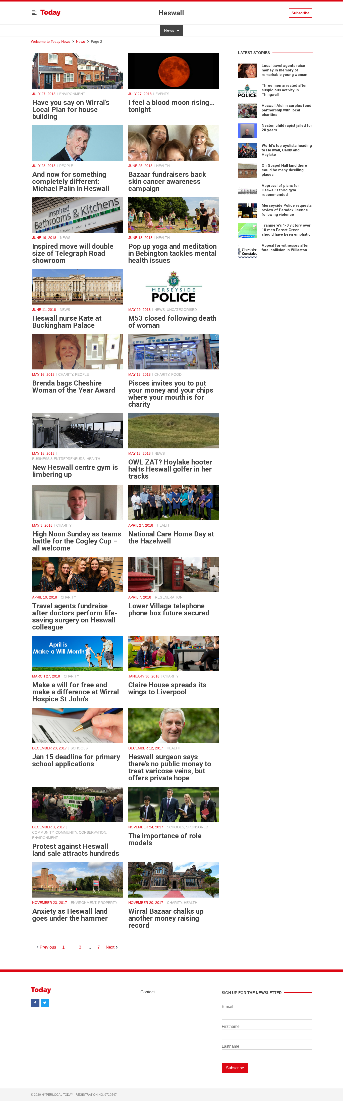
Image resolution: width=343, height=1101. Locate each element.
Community (42, 832)
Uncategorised (182, 310)
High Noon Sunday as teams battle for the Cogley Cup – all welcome (76, 541)
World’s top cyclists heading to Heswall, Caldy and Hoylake (287, 150)
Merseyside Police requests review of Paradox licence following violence (287, 210)
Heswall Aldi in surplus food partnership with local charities (286, 110)
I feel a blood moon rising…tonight (171, 106)
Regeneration (169, 597)
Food (176, 374)
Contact (147, 992)
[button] (34, 13)
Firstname (231, 1027)
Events (162, 94)
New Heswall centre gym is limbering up (75, 471)
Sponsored (197, 827)
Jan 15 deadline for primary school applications (76, 760)
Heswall (171, 13)
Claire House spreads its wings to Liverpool (167, 688)
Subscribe (235, 1068)
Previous (48, 947)
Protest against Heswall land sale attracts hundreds (75, 850)
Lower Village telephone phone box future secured (168, 609)
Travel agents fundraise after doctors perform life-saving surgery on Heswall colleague (75, 616)
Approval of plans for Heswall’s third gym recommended (280, 190)
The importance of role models (165, 839)
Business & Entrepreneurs (58, 459)
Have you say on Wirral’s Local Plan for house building (70, 109)
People (66, 166)
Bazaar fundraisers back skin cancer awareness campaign (167, 181)
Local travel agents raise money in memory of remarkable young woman (284, 70)
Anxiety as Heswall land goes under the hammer (70, 914)
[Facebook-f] (35, 1003)
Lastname (230, 1046)
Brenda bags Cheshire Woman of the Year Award (73, 386)
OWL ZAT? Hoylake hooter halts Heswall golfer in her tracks (170, 469)
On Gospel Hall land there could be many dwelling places (284, 170)
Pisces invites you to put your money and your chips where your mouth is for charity (170, 393)
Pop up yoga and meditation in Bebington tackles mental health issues (172, 253)
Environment (72, 94)
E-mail (227, 1007)
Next (110, 947)
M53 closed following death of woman (172, 321)
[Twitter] (45, 1003)
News (169, 30)
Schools (79, 748)
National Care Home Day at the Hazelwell (171, 537)
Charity (65, 374)
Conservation (92, 832)
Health (163, 166)
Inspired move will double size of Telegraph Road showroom (72, 253)
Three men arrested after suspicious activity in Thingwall (284, 90)
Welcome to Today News (50, 41)
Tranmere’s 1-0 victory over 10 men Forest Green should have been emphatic (286, 230)
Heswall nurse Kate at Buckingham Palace (66, 321)
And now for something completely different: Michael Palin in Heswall (70, 181)
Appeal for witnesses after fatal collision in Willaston (285, 247)
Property (107, 903)
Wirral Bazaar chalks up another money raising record (166, 918)
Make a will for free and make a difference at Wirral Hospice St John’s (75, 692)
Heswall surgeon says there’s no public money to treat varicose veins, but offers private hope (169, 767)
